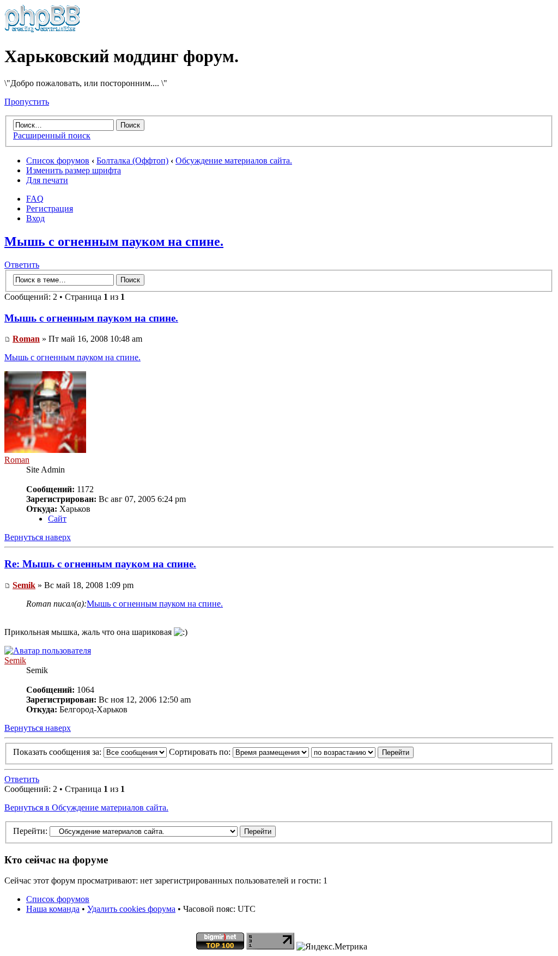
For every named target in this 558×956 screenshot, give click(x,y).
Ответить (21, 264)
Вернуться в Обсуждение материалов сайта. (86, 807)
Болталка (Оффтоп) (132, 160)
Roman (26, 338)
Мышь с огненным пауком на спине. (113, 241)
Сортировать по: (201, 752)
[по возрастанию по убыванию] (362, 752)
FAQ (35, 198)
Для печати (47, 180)
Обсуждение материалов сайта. (233, 160)
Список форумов (57, 160)
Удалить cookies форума (131, 908)
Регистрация (49, 208)
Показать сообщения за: (58, 752)
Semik (24, 585)
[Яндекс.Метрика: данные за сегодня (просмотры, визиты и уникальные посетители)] (331, 947)
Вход (35, 218)
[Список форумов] (42, 29)
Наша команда (53, 908)
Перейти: (30, 831)
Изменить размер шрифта (73, 170)
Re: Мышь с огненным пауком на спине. (100, 564)
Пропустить (26, 101)
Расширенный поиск (51, 135)
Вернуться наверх (37, 537)
